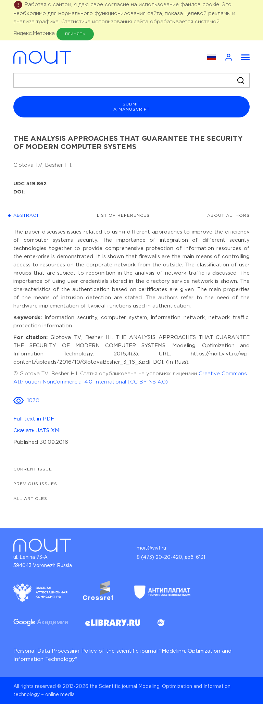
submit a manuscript (131, 106)
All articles (30, 499)
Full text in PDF (33, 419)
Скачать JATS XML (38, 430)
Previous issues (35, 484)
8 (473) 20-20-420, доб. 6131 (171, 557)
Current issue (32, 469)
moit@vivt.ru (151, 548)
